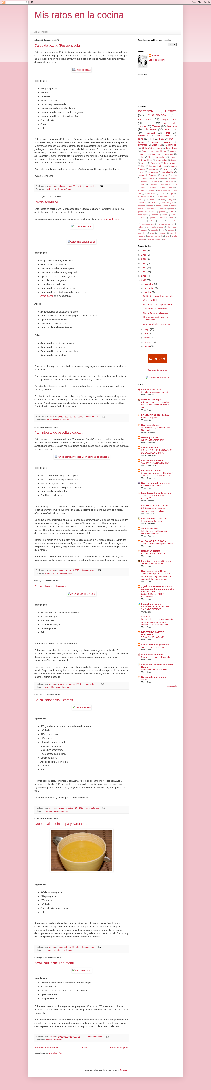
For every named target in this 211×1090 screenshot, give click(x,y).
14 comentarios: (90, 684)
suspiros (162, 233)
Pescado (172, 126)
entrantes (142, 145)
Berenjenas (172, 178)
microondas (168, 169)
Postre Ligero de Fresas (152, 521)
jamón (152, 218)
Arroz (47, 687)
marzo (147, 337)
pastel (144, 163)
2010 (144, 280)
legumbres (171, 148)
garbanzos (154, 169)
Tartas (148, 123)
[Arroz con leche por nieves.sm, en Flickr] (82, 970)
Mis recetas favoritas (152, 654)
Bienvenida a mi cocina (153, 677)
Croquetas (157, 145)
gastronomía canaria (146, 212)
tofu (167, 236)
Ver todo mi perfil (157, 60)
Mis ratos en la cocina (79, 15)
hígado (143, 218)
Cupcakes (155, 163)
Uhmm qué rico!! (150, 437)
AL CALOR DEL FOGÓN (153, 541)
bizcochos (143, 135)
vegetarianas (66, 573)
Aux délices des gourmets (155, 644)
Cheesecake (168, 181)
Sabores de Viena (150, 528)
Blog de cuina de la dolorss (155, 483)
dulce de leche (152, 209)
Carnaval (155, 181)
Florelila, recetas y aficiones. (156, 561)
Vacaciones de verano (151, 485)
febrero (148, 342)
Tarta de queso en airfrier (152, 564)
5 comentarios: (92, 808)
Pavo (143, 151)
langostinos (142, 221)
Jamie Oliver (146, 160)
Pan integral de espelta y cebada (58, 432)
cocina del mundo (61, 420)
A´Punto (145, 616)
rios (163, 230)
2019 (144, 250)
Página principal (40, 32)
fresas (171, 209)
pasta (140, 139)
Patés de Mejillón (149, 417)
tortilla (174, 175)
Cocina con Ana (149, 447)
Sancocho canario (145, 196)
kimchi (171, 218)
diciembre (149, 284)
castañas (141, 206)
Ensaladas (152, 187)
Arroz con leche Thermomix (54, 963)
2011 (144, 276)
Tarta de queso (151, 200)
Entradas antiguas (119, 1047)
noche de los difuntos (155, 227)
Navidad (150, 132)
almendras (142, 203)
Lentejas (151, 190)
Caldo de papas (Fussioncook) (57, 45)
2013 (144, 267)
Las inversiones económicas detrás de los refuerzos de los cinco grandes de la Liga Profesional (157, 622)
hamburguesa (143, 215)
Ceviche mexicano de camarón (155, 392)
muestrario (153, 172)
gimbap (162, 212)
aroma (153, 203)
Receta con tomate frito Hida (154, 669)
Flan (143, 166)
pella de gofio (172, 227)
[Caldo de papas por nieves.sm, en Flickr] (82, 69)
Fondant (141, 190)
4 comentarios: (89, 947)
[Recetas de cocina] (157, 362)
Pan (57, 573)
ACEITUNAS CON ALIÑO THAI (155, 463)
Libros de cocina (163, 190)
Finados (163, 187)
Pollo (151, 139)
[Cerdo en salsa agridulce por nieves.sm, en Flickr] (81, 241)
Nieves (155, 55)
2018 (144, 255)
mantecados (172, 221)
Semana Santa (162, 196)
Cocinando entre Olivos (153, 571)
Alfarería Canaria (147, 178)
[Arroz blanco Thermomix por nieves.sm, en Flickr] (81, 594)
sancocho (141, 233)
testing (144, 680)
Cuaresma (153, 184)
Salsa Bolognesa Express (53, 700)
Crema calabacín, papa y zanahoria (60, 824)
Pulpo (171, 194)
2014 (144, 263)
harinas (164, 215)
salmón (171, 230)
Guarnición (56, 687)
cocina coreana (162, 206)
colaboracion (154, 154)
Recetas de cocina (157, 370)
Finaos (171, 187)
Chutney (141, 184)
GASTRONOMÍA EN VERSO (155, 505)
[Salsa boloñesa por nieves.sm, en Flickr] (81, 707)
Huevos (173, 157)
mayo (147, 329)
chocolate (150, 129)
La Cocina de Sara (110, 219)
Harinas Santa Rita (157, 166)
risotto (164, 175)
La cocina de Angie (151, 604)
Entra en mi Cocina (151, 470)
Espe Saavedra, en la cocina (156, 493)
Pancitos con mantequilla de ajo (155, 657)
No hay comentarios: (94, 1037)
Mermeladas (161, 160)
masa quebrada (147, 224)
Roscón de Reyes (158, 151)
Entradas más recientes (46, 1047)
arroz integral (167, 203)
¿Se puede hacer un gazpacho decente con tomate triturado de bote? (155, 405)
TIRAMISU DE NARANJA (152, 637)
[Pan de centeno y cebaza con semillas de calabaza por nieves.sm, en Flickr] (82, 456)
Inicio (84, 1047)
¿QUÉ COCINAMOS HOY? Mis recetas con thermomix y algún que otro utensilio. (157, 589)
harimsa (155, 215)
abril (146, 333)
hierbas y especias (151, 389)
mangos (161, 221)
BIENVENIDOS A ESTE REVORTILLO (152, 633)
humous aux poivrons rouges (154, 647)
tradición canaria (154, 239)
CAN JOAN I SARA (150, 551)
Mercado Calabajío (151, 399)
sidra (152, 233)
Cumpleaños (166, 184)
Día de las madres (156, 157)
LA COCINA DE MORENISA (155, 415)
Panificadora (150, 194)
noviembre (149, 288)
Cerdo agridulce (46, 202)
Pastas (161, 194)
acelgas (171, 200)
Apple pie (161, 178)
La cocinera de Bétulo (152, 460)
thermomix (67, 687)
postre (140, 157)
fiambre (163, 209)
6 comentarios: (90, 186)
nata (161, 139)
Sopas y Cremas (64, 189)
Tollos (162, 200)
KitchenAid (146, 148)
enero (147, 346)
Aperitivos (49, 573)
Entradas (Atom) (56, 1053)
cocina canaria (163, 135)
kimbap (162, 218)
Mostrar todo (172, 686)
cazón (150, 206)
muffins (140, 227)
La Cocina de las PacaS (153, 518)
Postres (48, 1040)
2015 (144, 259)
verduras (144, 119)
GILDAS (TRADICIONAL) (152, 440)
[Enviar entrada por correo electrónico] (101, 186)
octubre (148, 292)
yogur (165, 239)
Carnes (48, 420)
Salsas (68, 811)
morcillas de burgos (165, 224)
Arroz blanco (46, 296)
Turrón (141, 142)
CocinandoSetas (150, 425)
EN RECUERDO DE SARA (153, 553)
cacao (159, 148)
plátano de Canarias (147, 175)
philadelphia (167, 172)
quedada (154, 230)
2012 (144, 271)
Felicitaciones (170, 163)
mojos (140, 172)
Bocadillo (144, 181)
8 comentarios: (92, 417)
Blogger (123, 1070)
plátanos (144, 230)
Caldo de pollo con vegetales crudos (157, 544)
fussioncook (50, 189)
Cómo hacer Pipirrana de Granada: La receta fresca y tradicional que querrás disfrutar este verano (156, 576)
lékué (152, 221)
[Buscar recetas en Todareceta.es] (157, 377)
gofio (171, 212)
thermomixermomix (155, 236)
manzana (169, 154)
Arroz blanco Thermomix (52, 586)
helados (174, 215)
